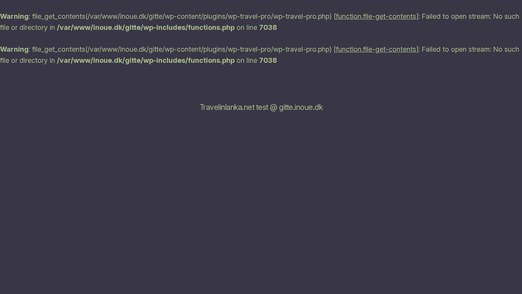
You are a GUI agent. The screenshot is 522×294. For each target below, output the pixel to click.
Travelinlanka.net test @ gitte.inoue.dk (261, 107)
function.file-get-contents (376, 16)
